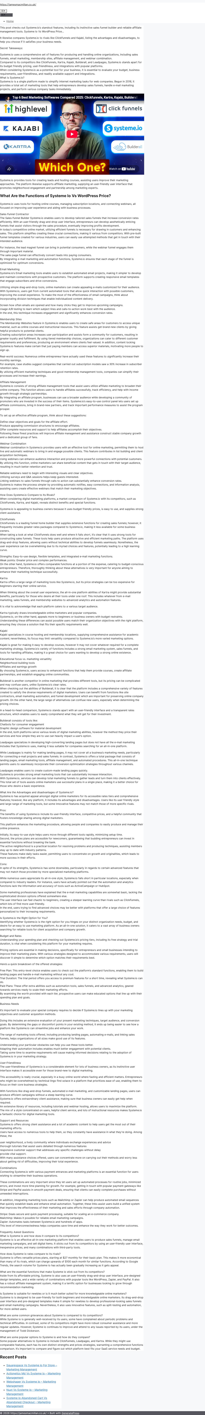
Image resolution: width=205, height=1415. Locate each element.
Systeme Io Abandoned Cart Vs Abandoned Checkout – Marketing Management (28, 1402)
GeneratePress (70, 1413)
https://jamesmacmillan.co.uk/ (18, 4)
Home (10, 21)
